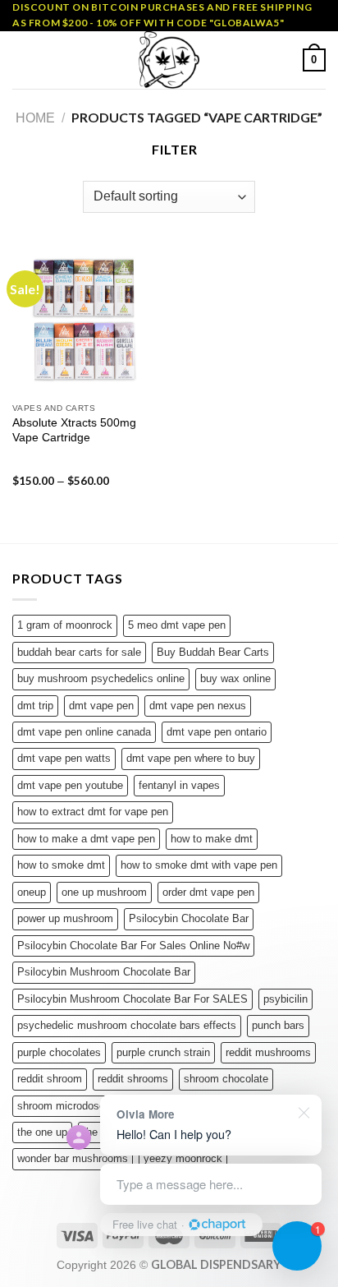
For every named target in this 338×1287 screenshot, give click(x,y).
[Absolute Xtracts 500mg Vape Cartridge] (86, 320)
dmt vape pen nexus (197, 705)
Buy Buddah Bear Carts (213, 652)
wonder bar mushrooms (72, 1158)
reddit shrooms (133, 1078)
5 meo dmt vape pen (177, 625)
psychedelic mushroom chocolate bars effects (126, 1025)
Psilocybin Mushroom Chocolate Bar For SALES (132, 999)
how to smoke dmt (61, 865)
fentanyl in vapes (179, 785)
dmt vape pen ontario (217, 732)
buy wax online (235, 678)
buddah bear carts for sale (79, 652)
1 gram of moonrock (64, 625)
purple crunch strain (163, 1052)
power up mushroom (65, 918)
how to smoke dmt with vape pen (199, 865)
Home (35, 118)
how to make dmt (212, 839)
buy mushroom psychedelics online (101, 678)
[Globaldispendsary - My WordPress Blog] (169, 60)
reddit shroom (49, 1078)
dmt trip (35, 705)
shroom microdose (61, 1106)
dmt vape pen (101, 705)
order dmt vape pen (208, 892)
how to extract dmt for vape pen (92, 811)
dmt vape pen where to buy (190, 758)
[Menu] (22, 60)
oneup (31, 892)
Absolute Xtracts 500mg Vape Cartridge (74, 430)
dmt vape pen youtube (70, 785)
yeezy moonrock (183, 1158)
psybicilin (285, 999)
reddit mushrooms (268, 1052)
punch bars (278, 1025)
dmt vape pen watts (64, 758)
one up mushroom (104, 892)
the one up (42, 1132)
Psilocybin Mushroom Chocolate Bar (103, 972)
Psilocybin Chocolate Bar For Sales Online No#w (133, 945)
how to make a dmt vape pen (86, 839)
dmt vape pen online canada (84, 732)
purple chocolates (59, 1052)
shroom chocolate (226, 1078)
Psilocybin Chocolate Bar (189, 918)
